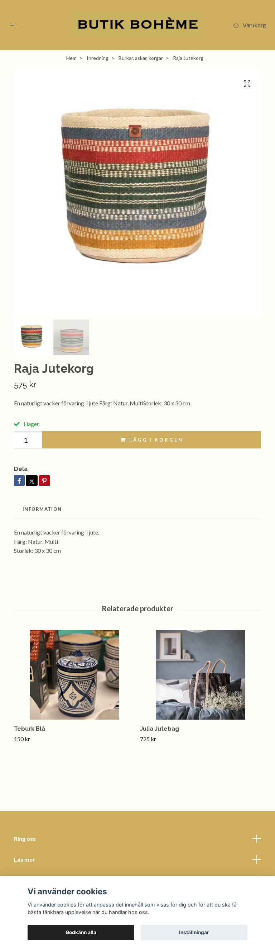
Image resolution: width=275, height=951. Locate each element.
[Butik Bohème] (137, 25)
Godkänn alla (81, 932)
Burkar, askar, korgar (141, 58)
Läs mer (24, 859)
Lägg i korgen (156, 440)
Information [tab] (42, 509)
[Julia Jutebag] (200, 675)
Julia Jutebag (159, 728)
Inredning (97, 58)
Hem (71, 58)
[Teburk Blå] (74, 675)
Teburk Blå (29, 728)
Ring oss (25, 838)
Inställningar (194, 932)
